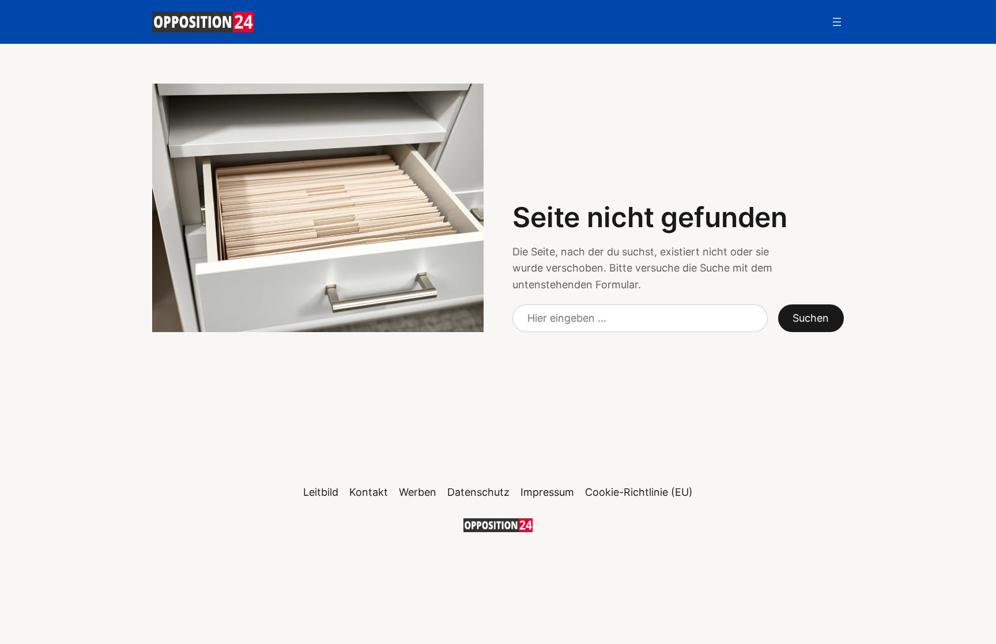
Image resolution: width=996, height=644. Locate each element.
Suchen (811, 318)
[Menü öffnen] (837, 22)
